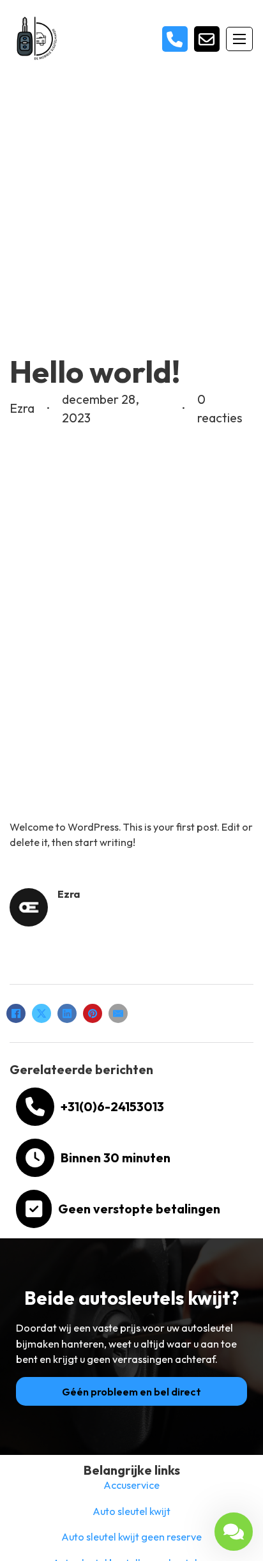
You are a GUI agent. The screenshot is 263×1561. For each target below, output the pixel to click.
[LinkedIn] (67, 1013)
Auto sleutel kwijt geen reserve (131, 1536)
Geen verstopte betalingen (139, 1209)
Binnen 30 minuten (115, 1157)
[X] (41, 1013)
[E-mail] (118, 1013)
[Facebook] (16, 1013)
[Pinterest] (92, 1013)
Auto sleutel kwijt (131, 1511)
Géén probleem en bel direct (131, 1391)
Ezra (68, 894)
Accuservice (131, 1485)
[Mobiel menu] (239, 39)
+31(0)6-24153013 (112, 1106)
